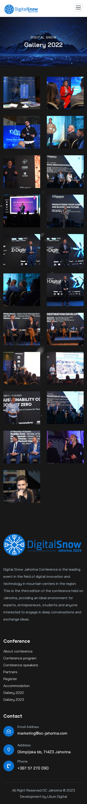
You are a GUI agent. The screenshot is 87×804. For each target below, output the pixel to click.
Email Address (28, 727)
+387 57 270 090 (33, 768)
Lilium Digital (56, 796)
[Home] (42, 545)
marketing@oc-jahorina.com (42, 733)
